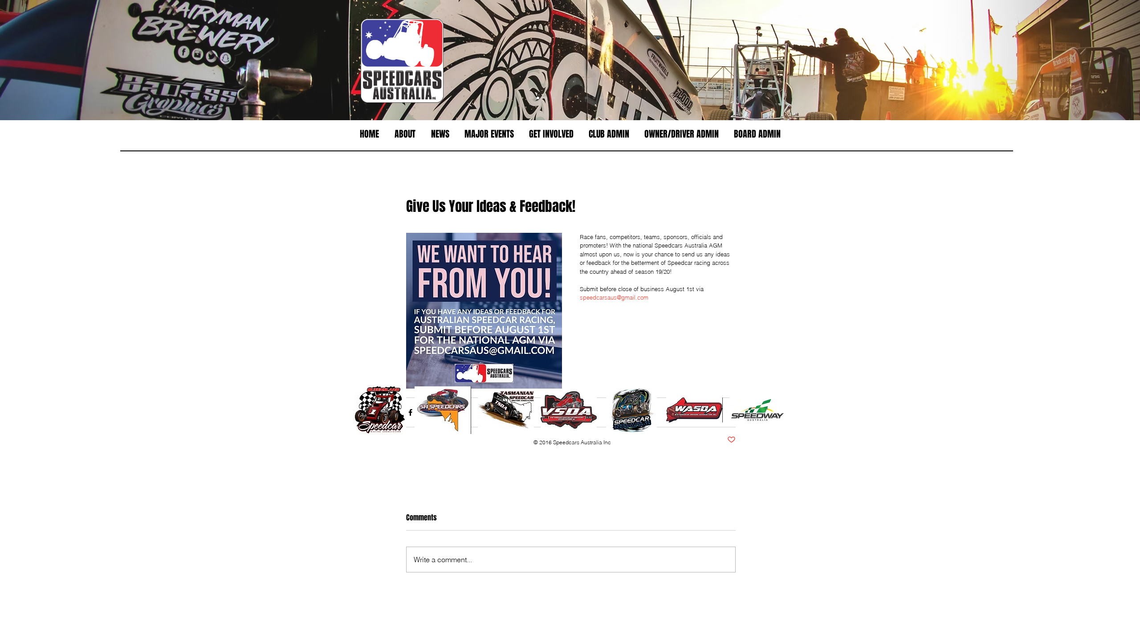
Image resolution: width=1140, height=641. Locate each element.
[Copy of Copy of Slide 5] (610, 98)
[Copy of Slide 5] (602, 98)
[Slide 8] (586, 98)
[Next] (1091, 60)
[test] (546, 98)
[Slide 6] (530, 98)
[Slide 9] (594, 98)
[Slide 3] (562, 98)
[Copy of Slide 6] (522, 98)
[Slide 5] (570, 98)
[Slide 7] (554, 98)
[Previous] (48, 60)
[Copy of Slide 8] (618, 98)
